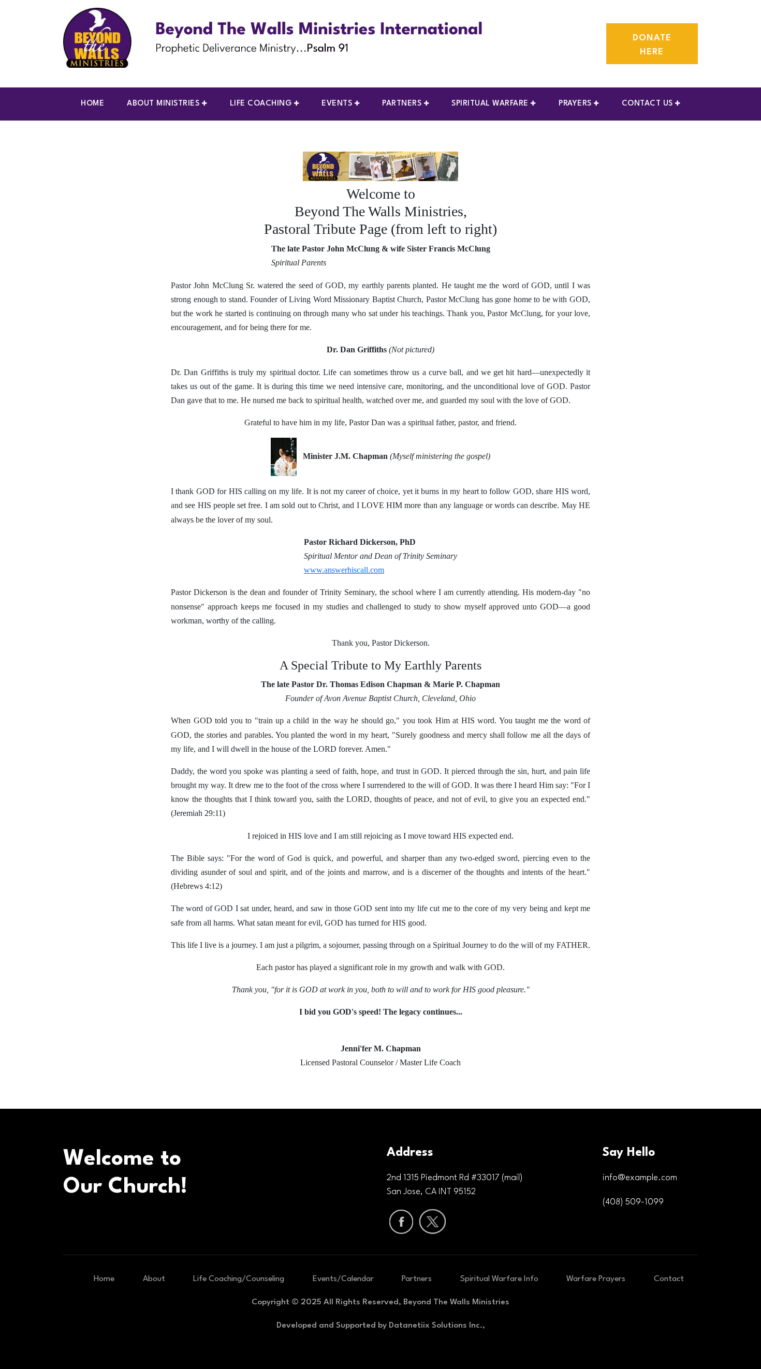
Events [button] (338, 104)
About (154, 1279)
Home (92, 104)
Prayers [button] (576, 104)
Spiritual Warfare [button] (491, 104)
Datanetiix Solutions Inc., (437, 1325)
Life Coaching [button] (262, 104)
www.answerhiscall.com (344, 570)
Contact (669, 1279)
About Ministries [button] (164, 104)
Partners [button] (403, 104)
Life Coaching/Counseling (238, 1279)
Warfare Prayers (595, 1279)
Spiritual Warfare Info (499, 1279)
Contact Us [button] (649, 104)
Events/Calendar (343, 1279)
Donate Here (652, 45)
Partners (417, 1279)
